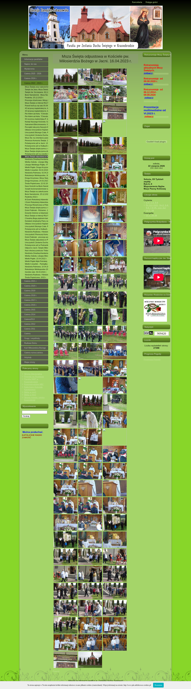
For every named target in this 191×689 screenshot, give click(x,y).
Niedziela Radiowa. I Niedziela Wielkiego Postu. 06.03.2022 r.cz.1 (36, 232)
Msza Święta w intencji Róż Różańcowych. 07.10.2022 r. (36, 103)
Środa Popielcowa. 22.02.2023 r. (36, 183)
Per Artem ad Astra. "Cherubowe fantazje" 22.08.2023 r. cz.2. (36, 116)
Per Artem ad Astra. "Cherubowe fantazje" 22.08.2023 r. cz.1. (36, 114)
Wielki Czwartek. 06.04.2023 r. (36, 170)
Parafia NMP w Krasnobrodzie (31, 380)
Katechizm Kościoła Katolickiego (33, 388)
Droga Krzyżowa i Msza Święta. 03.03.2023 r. (36, 178)
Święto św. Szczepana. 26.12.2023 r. (36, 92)
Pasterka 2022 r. (31, 197)
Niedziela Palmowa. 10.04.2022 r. (36, 267)
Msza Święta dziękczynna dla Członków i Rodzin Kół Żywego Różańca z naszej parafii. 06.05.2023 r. (36, 151)
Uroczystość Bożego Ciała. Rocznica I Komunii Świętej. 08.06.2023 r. (36, 132)
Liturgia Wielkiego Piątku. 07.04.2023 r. (36, 165)
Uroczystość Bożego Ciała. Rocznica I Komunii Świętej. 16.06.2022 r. (36, 226)
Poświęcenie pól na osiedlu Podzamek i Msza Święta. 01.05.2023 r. (36, 154)
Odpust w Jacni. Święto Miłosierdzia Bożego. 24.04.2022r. (36, 248)
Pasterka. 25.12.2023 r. (34, 98)
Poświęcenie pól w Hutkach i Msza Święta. (36, 146)
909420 (161, 333)
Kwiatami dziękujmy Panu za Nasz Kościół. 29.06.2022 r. (36, 221)
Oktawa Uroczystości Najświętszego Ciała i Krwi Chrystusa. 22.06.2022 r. (36, 224)
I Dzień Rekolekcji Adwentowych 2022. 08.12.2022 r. (36, 202)
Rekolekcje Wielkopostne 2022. (36, 269)
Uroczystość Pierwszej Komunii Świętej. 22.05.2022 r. (36, 234)
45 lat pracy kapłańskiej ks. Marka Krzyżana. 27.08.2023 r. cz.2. (36, 111)
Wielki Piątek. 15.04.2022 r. (36, 259)
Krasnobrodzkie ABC (34, 384)
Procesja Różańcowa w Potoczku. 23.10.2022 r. (36, 205)
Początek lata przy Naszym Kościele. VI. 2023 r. (36, 127)
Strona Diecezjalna (33, 374)
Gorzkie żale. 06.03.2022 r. (36, 272)
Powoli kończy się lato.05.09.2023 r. (36, 106)
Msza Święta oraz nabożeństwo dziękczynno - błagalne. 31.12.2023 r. (36, 87)
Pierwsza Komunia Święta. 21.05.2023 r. (36, 141)
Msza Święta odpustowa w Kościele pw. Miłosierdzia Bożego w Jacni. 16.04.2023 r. (36, 157)
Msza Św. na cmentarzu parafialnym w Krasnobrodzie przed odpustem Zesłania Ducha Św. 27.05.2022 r (36, 138)
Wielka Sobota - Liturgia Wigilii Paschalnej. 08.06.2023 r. (36, 162)
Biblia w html (30, 395)
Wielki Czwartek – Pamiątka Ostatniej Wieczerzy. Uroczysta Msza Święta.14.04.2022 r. (36, 264)
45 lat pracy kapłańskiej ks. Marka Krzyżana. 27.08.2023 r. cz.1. (36, 108)
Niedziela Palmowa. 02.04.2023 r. (36, 173)
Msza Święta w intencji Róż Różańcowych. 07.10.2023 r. (36, 216)
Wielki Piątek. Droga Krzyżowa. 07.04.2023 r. (36, 167)
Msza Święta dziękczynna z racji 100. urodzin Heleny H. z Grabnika (36, 208)
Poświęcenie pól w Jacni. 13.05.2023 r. (36, 143)
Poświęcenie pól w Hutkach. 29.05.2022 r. (36, 229)
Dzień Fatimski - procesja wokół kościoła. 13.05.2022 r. (36, 237)
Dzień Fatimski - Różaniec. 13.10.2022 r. (36, 210)
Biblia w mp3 (30, 392)
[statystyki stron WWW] (148, 334)
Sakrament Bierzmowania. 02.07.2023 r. (36, 124)
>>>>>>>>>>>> (161, 73)
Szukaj (26, 416)
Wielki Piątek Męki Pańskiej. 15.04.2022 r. (36, 261)
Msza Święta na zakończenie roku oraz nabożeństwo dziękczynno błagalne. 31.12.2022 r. (36, 192)
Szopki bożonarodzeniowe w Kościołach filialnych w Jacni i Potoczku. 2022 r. (36, 189)
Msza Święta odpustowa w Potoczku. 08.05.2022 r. (36, 240)
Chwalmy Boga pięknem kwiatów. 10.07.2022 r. (36, 218)
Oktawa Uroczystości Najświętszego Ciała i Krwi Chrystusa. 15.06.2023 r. (36, 130)
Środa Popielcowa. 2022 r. (35, 277)
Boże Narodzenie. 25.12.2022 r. (36, 194)
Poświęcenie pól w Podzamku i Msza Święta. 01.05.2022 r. (36, 245)
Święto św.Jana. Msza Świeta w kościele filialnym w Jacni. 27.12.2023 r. (36, 90)
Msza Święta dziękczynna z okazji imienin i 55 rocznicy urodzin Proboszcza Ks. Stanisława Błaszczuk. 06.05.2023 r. (36, 149)
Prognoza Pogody (152, 359)
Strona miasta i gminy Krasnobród (34, 398)
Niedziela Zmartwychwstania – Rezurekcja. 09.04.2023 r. (36, 159)
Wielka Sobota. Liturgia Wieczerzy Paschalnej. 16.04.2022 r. (36, 256)
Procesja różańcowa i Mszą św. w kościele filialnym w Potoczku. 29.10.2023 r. (36, 100)
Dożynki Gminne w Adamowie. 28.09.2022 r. (36, 213)
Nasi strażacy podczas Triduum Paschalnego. (36, 251)
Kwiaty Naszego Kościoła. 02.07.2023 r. (36, 122)
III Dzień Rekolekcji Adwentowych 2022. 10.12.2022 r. (36, 200)
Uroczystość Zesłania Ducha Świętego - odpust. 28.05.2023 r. (36, 135)
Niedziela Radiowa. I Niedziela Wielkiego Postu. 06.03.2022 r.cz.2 (36, 275)
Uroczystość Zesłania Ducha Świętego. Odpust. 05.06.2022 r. (36, 242)
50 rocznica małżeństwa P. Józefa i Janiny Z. (36, 119)
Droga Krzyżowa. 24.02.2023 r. (36, 181)
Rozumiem (158, 685)
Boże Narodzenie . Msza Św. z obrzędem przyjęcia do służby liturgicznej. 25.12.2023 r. (36, 95)
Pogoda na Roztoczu (34, 376)
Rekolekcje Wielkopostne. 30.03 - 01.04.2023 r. (36, 175)
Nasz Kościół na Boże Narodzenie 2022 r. (36, 186)
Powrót (56, 671)
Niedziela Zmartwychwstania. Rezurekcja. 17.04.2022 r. (36, 253)
